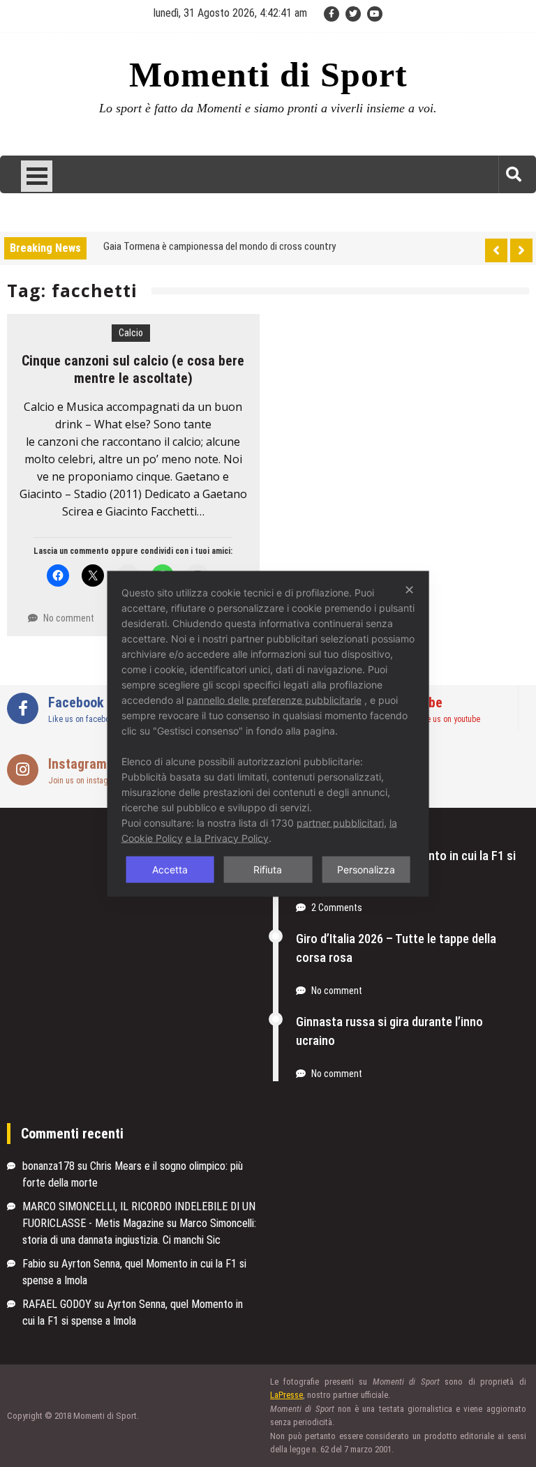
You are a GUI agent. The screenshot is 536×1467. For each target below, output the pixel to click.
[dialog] (268, 733)
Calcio (131, 332)
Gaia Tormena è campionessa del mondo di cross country (219, 245)
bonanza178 (48, 1166)
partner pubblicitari (340, 822)
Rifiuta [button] (267, 869)
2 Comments (336, 907)
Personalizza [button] (366, 869)
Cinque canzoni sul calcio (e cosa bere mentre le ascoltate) (133, 369)
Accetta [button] (170, 869)
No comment (68, 618)
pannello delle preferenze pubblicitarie (274, 699)
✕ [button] (409, 589)
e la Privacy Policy (227, 837)
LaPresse (286, 1395)
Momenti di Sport (268, 74)
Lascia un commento (71, 551)
